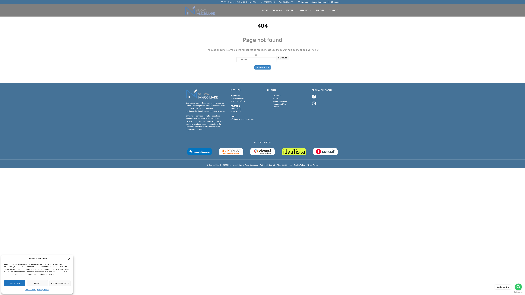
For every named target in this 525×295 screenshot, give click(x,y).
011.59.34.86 (236, 111)
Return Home (263, 67)
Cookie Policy (30, 290)
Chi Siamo (277, 10)
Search (282, 57)
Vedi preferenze (60, 283)
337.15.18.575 (236, 109)
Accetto (15, 283)
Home (265, 10)
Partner (320, 10)
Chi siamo (277, 96)
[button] (69, 258)
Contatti (333, 10)
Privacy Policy (43, 290)
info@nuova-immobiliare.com (242, 119)
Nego (37, 283)
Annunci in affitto (279, 104)
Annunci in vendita (280, 101)
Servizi (289, 10)
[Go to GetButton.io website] (518, 292)
